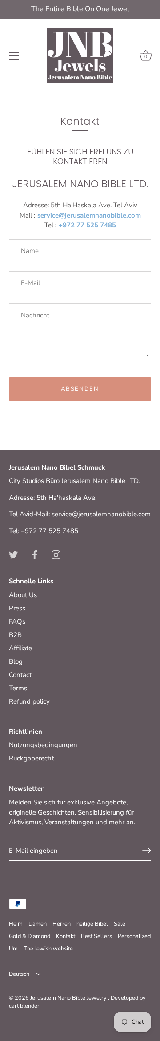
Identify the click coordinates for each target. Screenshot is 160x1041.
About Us (23, 594)
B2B (15, 634)
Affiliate (20, 648)
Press (17, 608)
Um (13, 949)
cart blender (24, 1006)
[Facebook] (34, 554)
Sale (119, 924)
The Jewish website (48, 949)
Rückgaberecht (31, 758)
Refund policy (29, 701)
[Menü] (14, 56)
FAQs (17, 621)
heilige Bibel (92, 924)
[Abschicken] (146, 850)
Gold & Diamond (29, 936)
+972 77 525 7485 (87, 225)
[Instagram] (56, 554)
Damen (37, 924)
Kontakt (65, 936)
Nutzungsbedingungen (43, 744)
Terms (18, 688)
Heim (16, 924)
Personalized (134, 936)
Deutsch (19, 974)
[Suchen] (108, 57)
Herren (61, 924)
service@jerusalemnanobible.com (89, 215)
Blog (16, 661)
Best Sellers (96, 936)
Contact (20, 674)
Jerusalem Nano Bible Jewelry (69, 998)
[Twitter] (13, 554)
